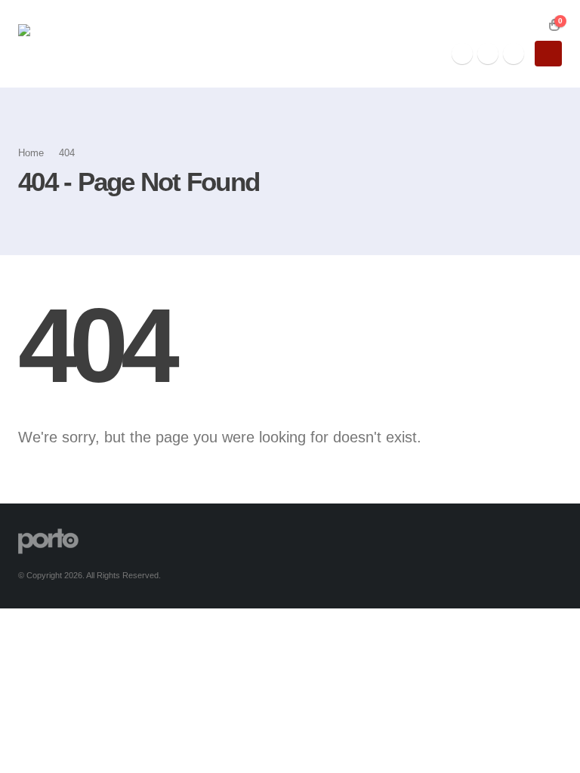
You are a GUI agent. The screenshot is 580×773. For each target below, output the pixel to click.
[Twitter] (487, 53)
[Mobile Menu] (548, 53)
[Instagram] (513, 53)
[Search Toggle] (532, 25)
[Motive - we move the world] (82, 44)
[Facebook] (462, 53)
